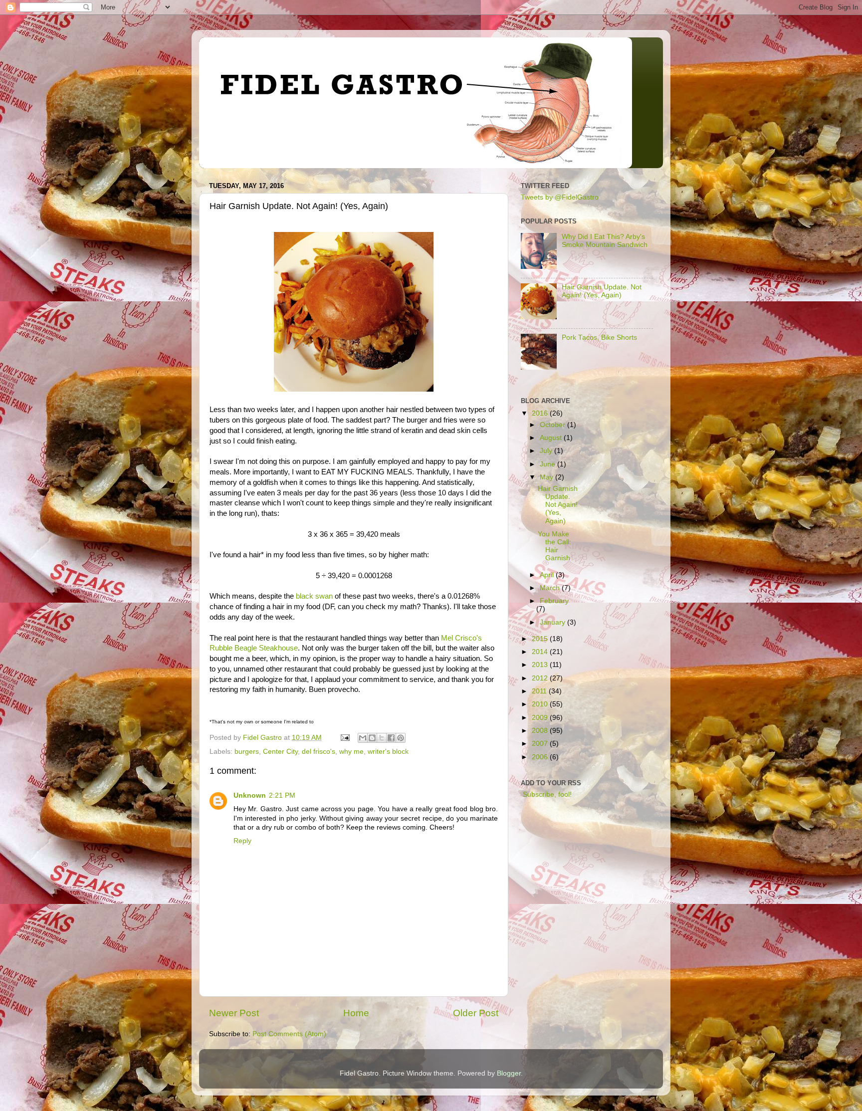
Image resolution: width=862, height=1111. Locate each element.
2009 (541, 717)
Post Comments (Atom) (289, 1034)
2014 (541, 652)
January (553, 622)
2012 (541, 678)
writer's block (388, 751)
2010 (541, 704)
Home (356, 1013)
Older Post (475, 1013)
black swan (314, 596)
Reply (242, 841)
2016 (541, 413)
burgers (246, 751)
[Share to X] (382, 738)
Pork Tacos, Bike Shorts (599, 337)
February (554, 601)
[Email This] (363, 738)
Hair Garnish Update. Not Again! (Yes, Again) (602, 291)
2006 (541, 757)
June (548, 464)
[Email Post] (344, 737)
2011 (540, 691)
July (547, 450)
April (548, 575)
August (552, 438)
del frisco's (318, 751)
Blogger (509, 1073)
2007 (541, 743)
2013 (541, 664)
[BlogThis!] (372, 738)
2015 (541, 639)
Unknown (249, 795)
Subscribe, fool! (546, 794)
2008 (541, 730)
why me (351, 751)
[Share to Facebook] (391, 738)
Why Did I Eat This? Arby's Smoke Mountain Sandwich (604, 240)
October (553, 425)
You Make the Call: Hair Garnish (554, 546)
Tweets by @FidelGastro (560, 197)
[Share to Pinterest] (401, 738)
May (547, 477)
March (551, 588)
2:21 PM (282, 795)
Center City (280, 751)
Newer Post (234, 1013)
